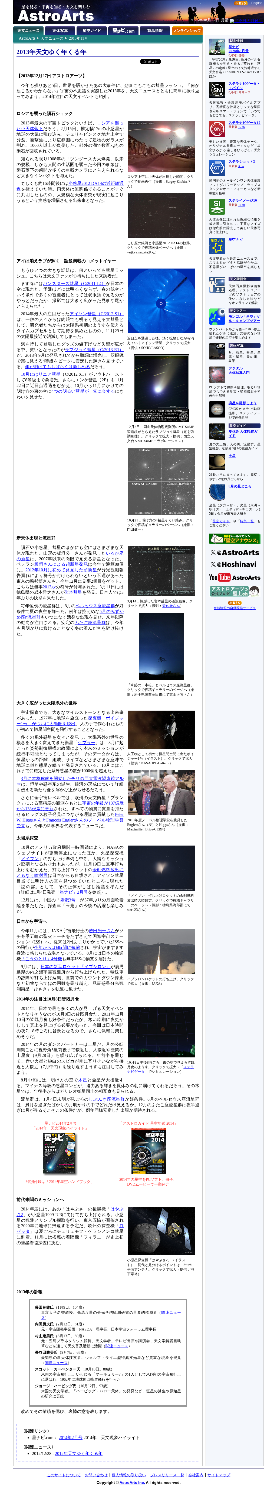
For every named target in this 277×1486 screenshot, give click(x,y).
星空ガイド (92, 29)
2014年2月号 (71, 1437)
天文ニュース (52, 38)
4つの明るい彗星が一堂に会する (83, 391)
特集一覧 (247, 521)
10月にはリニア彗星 (40, 374)
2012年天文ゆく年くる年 (79, 1453)
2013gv (49, 587)
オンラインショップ (187, 29)
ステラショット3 (242, 162)
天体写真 (61, 29)
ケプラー (86, 742)
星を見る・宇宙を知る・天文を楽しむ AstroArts (53, 12)
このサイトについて (64, 1475)
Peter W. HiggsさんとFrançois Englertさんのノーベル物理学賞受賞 (70, 820)
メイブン (30, 858)
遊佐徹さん (171, 606)
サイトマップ (218, 1475)
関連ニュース (116, 1346)
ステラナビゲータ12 (244, 123)
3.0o (241, 166)
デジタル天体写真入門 (239, 371)
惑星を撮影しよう (243, 403)
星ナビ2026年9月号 (239, 49)
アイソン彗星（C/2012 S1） (97, 313)
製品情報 (156, 29)
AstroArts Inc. (132, 1482)
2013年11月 (78, 38)
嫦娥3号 (68, 900)
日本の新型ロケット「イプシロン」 (76, 966)
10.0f (241, 204)
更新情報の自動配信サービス (235, 608)
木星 (82, 1080)
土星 (232, 456)
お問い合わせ (96, 1475)
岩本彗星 (73, 592)
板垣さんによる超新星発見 (61, 564)
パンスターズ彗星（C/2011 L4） (74, 283)
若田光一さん (102, 930)
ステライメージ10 (243, 200)
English (256, 3)
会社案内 (195, 1475)
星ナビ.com (124, 29)
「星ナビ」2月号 (71, 892)
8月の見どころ (240, 486)
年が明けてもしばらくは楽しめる (57, 366)
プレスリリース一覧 (167, 1475)
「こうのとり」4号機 (41, 958)
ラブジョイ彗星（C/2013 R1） (94, 349)
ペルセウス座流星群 (95, 605)
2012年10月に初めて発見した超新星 (61, 570)
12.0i (241, 126)
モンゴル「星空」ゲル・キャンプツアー (244, 319)
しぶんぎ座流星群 (107, 1099)
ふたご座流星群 (90, 622)
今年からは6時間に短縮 (57, 947)
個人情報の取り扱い (129, 1475)
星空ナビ (236, 240)
